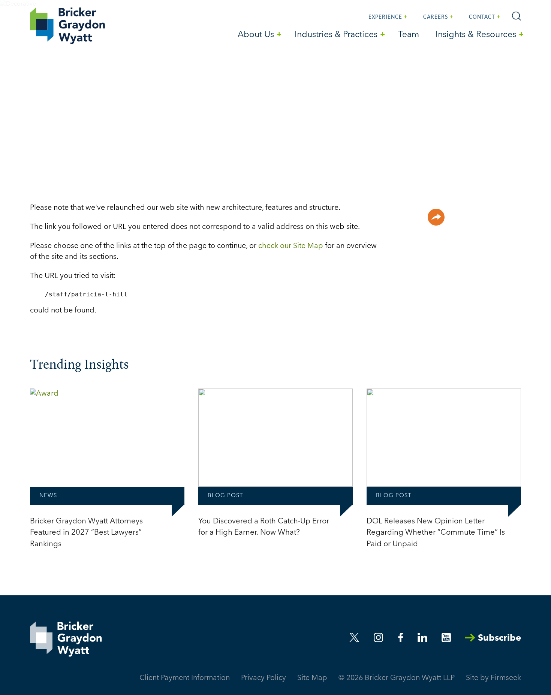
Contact (482, 17)
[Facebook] (400, 637)
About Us (256, 35)
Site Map (312, 678)
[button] (436, 217)
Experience (385, 17)
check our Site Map (290, 246)
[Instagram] (379, 637)
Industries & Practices (336, 35)
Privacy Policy (263, 678)
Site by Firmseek (493, 678)
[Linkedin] (422, 637)
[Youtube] (446, 637)
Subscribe (499, 638)
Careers (435, 17)
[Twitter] (354, 637)
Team (408, 35)
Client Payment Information (184, 678)
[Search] (516, 16)
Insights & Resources (476, 35)
